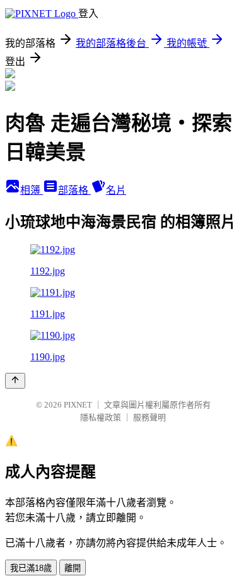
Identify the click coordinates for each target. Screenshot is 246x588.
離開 (72, 568)
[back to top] (15, 381)
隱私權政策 (100, 417)
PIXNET (78, 404)
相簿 (31, 190)
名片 (116, 190)
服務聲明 (149, 417)
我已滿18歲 (31, 568)
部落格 (74, 190)
